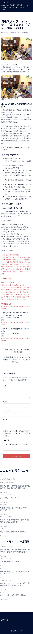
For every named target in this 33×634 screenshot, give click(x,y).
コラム (2, 528)
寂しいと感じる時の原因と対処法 (13, 532)
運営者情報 (5, 620)
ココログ (4, 2)
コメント (6, 386)
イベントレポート (5, 495)
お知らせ (3, 504)
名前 (5, 402)
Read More (3, 492)
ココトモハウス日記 (23, 32)
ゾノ (6, 32)
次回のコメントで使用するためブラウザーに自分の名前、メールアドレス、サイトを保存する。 (16, 433)
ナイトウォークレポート (9, 498)
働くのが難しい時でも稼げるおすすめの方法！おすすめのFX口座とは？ (15, 487)
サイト (5, 419)
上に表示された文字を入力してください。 (16, 444)
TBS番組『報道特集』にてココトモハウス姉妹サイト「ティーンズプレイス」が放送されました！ (16, 359)
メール (6, 411)
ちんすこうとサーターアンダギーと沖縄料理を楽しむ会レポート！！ (15, 521)
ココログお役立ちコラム (7, 479)
